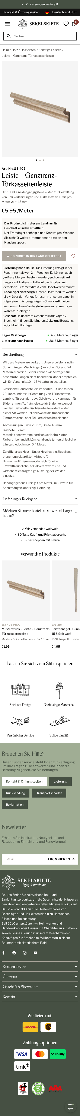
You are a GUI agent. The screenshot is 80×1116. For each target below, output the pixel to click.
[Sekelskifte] (40, 882)
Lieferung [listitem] (60, 781)
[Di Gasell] (23, 1088)
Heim (5, 50)
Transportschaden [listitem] (49, 793)
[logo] (38, 23)
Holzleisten (28, 50)
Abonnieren (58, 859)
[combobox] (44, 36)
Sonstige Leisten (50, 50)
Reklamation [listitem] (14, 804)
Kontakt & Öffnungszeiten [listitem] (24, 781)
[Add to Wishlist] (73, 256)
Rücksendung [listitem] (15, 793)
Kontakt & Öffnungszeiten (21, 12)
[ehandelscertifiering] (38, 1088)
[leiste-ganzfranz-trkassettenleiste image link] (40, 109)
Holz (15, 50)
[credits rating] (55, 1088)
